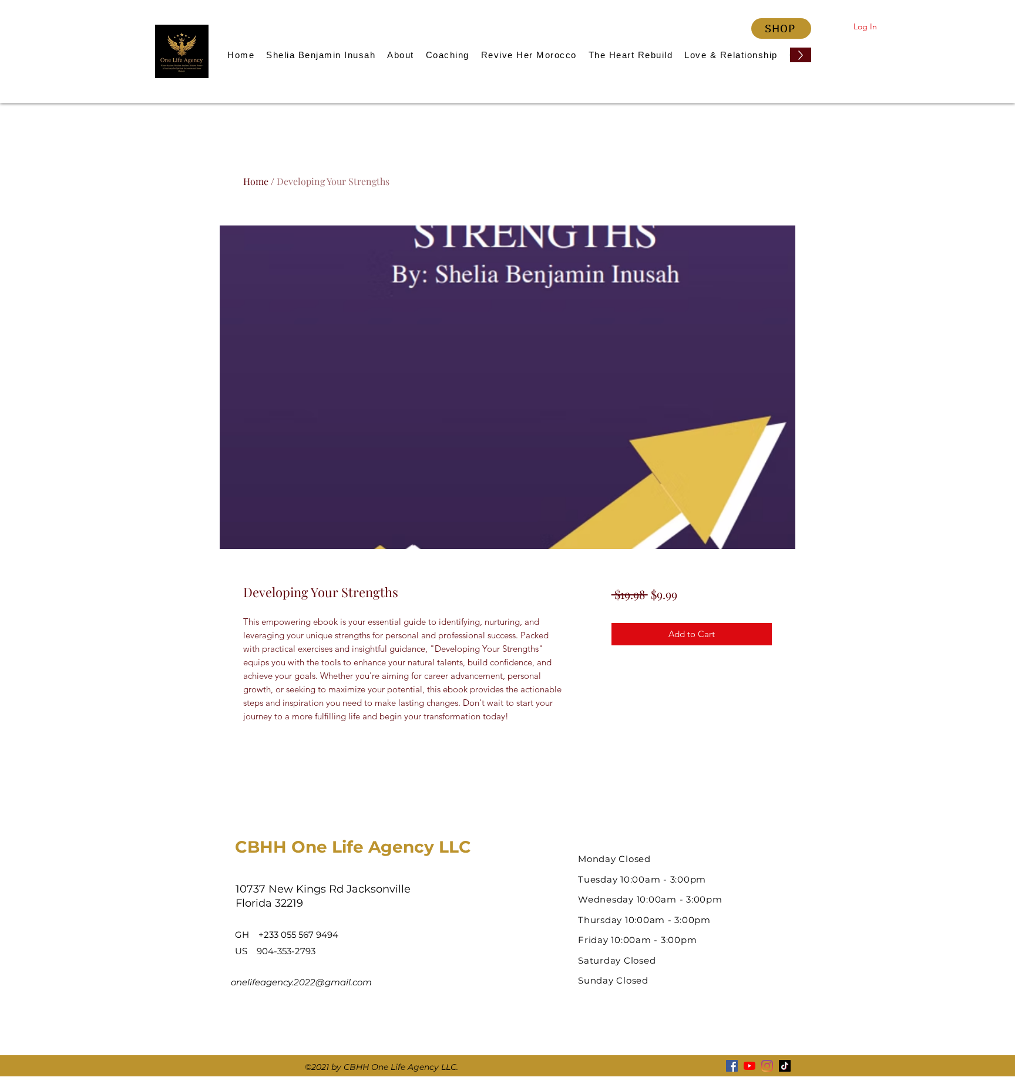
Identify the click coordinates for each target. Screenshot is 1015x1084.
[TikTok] (785, 1066)
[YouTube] (749, 1066)
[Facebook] (732, 1066)
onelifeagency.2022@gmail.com (301, 982)
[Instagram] (767, 1066)
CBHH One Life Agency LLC (353, 847)
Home (255, 181)
